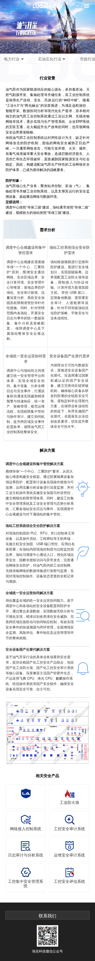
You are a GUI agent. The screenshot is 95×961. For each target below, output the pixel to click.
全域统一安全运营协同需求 (26, 358)
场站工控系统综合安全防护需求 (69, 250)
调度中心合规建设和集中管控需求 (26, 250)
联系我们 (47, 915)
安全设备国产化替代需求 (69, 355)
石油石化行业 (49, 59)
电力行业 (11, 59)
